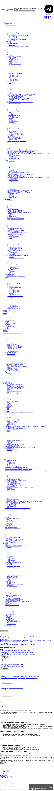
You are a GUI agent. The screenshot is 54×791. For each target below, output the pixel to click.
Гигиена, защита (8, 41)
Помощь (1, 764)
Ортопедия (7, 142)
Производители (5, 312)
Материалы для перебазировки (12, 640)
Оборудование (7, 225)
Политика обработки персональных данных (10, 766)
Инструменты (7, 199)
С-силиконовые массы (15, 644)
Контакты (4, 314)
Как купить (5, 311)
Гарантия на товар (6, 771)
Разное (1, 644)
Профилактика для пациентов (10, 274)
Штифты (31, 641)
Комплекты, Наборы (8, 23)
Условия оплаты (5, 769)
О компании (5, 313)
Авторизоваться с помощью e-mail (6, 787)
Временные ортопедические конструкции (25, 640)
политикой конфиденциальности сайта (41, 786)
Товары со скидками (6, 310)
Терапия (6, 160)
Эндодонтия (7, 328)
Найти (4, 335)
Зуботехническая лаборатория (10, 320)
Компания (2, 763)
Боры (6, 24)
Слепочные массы (3, 640)
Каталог (4, 22)
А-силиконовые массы (7, 644)
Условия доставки (6, 770)
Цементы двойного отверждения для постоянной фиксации (19, 641)
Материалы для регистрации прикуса (30, 644)
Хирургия (6, 277)
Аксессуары (21, 644)
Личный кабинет (47, 14)
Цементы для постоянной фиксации (39, 640)
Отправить (12, 786)
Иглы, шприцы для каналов (10, 198)
